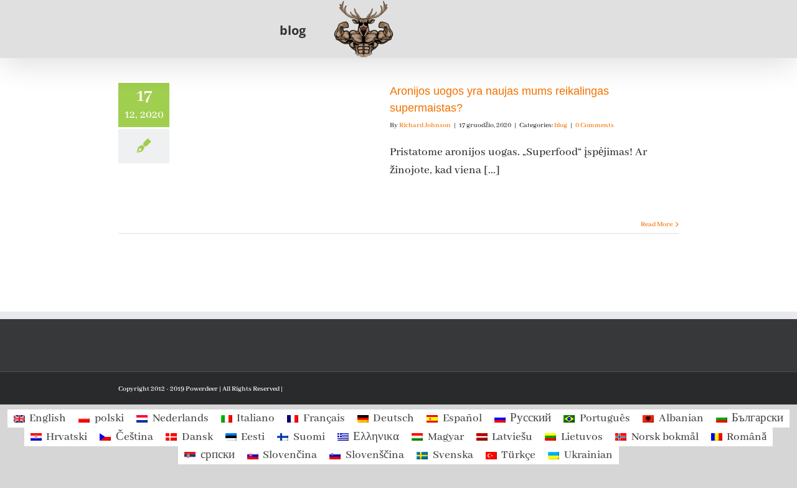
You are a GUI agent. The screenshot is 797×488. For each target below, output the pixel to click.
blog (560, 125)
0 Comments (594, 125)
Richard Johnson (425, 125)
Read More (656, 224)
